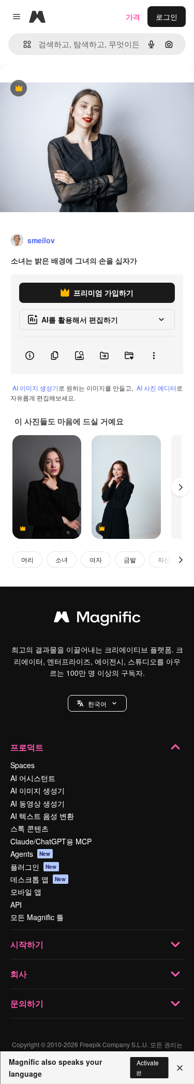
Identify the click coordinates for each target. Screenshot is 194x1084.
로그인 (166, 16)
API (16, 904)
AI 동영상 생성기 (37, 803)
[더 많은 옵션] (153, 355)
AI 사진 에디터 (156, 387)
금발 (130, 559)
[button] (97, 703)
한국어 (97, 703)
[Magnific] (97, 619)
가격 (133, 16)
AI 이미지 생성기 (35, 387)
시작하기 (26, 944)
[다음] (180, 487)
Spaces (22, 765)
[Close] (179, 1068)
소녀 (61, 559)
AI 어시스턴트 (32, 778)
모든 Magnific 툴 (37, 917)
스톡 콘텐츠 (29, 828)
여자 (95, 559)
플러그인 (33, 866)
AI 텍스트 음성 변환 (42, 816)
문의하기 (26, 1003)
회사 (18, 974)
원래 (59, 89)
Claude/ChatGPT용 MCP (51, 841)
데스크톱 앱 (38, 879)
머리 (27, 559)
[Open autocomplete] (23, 44)
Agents (30, 854)
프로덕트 (26, 747)
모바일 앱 (25, 891)
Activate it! (148, 1067)
